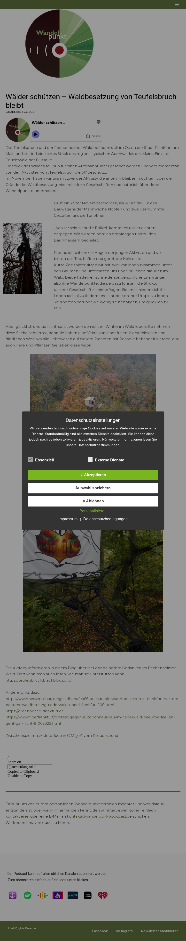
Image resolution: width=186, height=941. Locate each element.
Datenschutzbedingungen (105, 519)
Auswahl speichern (93, 488)
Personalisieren (93, 511)
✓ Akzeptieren (93, 475)
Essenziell (44, 460)
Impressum (68, 519)
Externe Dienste (109, 460)
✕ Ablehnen (93, 501)
